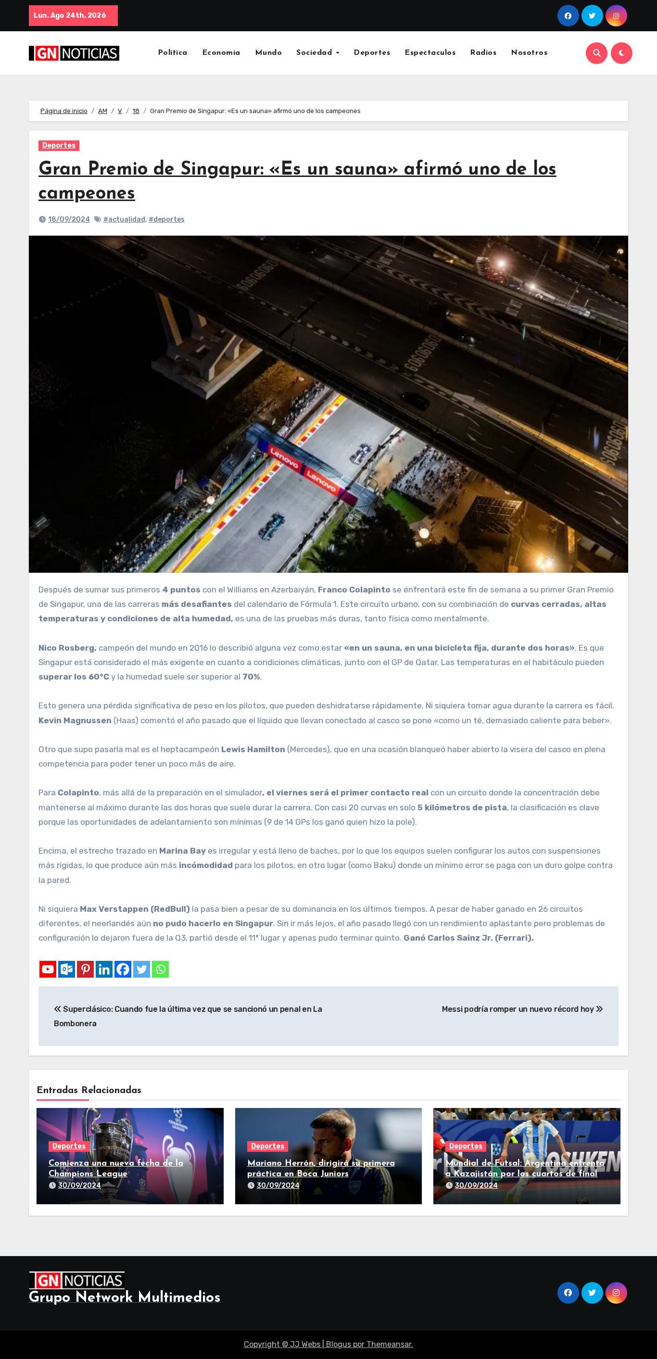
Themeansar (388, 1344)
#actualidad (124, 219)
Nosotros (529, 53)
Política (173, 53)
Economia (221, 53)
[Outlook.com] (66, 969)
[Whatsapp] (160, 969)
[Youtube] (47, 969)
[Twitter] (141, 969)
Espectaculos (429, 53)
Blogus (338, 1344)
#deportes (167, 219)
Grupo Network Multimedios (125, 1298)
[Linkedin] (104, 969)
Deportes (372, 53)
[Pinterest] (85, 969)
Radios (483, 53)
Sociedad (315, 53)
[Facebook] (122, 969)
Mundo (268, 53)
